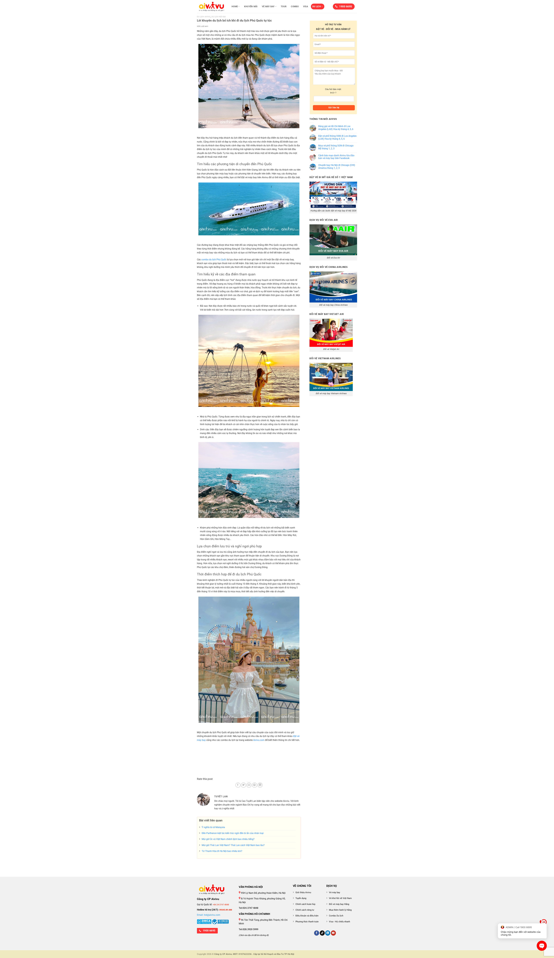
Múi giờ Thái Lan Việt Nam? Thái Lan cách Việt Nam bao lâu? (233, 845)
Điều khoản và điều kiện (306, 915)
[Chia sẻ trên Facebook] (237, 785)
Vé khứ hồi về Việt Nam (340, 898)
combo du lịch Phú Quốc (213, 259)
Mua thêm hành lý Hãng (340, 910)
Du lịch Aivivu (203, 17)
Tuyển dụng (300, 898)
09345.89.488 (225, 910)
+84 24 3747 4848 (221, 904)
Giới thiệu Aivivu (303, 892)
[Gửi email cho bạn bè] (248, 785)
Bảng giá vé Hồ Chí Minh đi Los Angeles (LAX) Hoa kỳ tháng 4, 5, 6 (335, 128)
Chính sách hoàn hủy (305, 904)
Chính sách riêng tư (304, 910)
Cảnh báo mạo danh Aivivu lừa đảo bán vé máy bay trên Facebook (336, 157)
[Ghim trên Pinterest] (254, 785)
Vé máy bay (268, 6)
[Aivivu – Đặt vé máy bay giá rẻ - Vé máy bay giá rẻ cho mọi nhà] (211, 6)
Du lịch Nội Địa (219, 17)
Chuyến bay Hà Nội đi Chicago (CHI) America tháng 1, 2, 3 (336, 166)
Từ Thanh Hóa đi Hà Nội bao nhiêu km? (222, 851)
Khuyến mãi (251, 6)
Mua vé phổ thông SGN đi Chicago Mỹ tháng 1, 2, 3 (335, 147)
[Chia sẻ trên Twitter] (243, 785)
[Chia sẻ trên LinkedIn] (260, 785)
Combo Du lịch (336, 915)
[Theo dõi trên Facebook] (316, 933)
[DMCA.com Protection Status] (204, 921)
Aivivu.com (258, 740)
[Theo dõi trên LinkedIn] (327, 933)
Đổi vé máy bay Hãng (339, 904)
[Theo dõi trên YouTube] (333, 933)
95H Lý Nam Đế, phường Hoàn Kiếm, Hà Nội (263, 893)
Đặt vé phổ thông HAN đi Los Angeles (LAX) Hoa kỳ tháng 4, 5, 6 (337, 137)
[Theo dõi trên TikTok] (322, 933)
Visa (305, 6)
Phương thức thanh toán (307, 921)
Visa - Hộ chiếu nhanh (339, 921)
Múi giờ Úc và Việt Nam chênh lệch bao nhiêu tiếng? (228, 839)
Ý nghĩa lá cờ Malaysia (213, 827)
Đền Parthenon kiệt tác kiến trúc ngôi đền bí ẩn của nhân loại (233, 833)
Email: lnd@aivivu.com (208, 915)
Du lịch (316, 6)
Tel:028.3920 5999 (248, 929)
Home (235, 6)
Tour (284, 6)
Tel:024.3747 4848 (248, 908)
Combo (295, 6)
